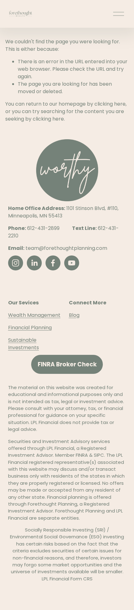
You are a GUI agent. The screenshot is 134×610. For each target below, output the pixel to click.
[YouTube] (71, 262)
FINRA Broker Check (67, 364)
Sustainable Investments (23, 343)
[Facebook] (52, 262)
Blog (74, 315)
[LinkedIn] (34, 262)
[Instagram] (15, 262)
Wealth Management (34, 315)
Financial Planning (30, 327)
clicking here (110, 103)
